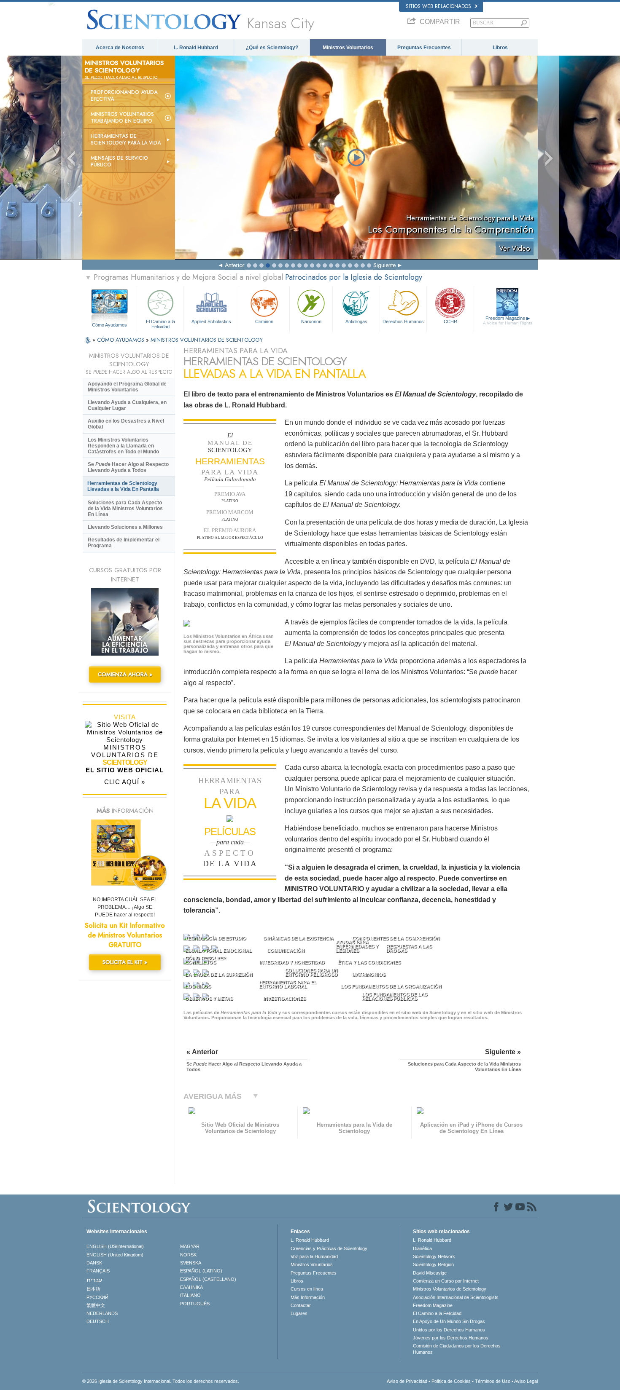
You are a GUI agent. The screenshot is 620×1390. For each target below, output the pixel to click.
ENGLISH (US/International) (115, 1246)
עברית (94, 1280)
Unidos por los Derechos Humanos (449, 1329)
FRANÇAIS (98, 1270)
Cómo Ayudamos (109, 324)
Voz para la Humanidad (314, 1256)
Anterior (235, 265)
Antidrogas (356, 321)
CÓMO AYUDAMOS (121, 340)
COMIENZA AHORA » (125, 674)
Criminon (264, 321)
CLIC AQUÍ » (124, 781)
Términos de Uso (492, 1381)
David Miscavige (430, 1272)
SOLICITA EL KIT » (124, 962)
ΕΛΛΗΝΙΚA (191, 1287)
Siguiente (384, 265)
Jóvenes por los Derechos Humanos (450, 1337)
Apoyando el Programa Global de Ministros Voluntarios (127, 387)
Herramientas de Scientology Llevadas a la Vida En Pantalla (123, 486)
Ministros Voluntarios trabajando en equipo (122, 117)
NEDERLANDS (102, 1313)
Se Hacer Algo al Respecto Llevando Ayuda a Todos (128, 467)
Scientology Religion (433, 1264)
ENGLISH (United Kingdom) (114, 1254)
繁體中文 (95, 1305)
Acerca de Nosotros (120, 48)
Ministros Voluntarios (348, 48)
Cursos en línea (307, 1288)
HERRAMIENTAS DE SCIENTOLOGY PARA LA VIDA (126, 139)
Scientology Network (434, 1256)
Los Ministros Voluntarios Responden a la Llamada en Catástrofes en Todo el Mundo (123, 446)
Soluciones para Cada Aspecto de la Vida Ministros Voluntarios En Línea (125, 508)
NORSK (188, 1254)
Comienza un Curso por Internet (446, 1280)
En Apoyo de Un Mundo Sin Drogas (449, 1321)
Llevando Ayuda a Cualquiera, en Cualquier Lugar (127, 405)
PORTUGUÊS (195, 1303)
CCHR (450, 321)
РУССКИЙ (97, 1297)
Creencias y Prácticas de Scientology (329, 1248)
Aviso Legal (526, 1381)
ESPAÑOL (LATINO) (201, 1270)
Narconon (311, 321)
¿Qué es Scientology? (272, 48)
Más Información (308, 1297)
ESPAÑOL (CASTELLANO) (208, 1279)
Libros (500, 48)
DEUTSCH (97, 1321)
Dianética (422, 1248)
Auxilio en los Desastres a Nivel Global (126, 424)
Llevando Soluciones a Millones (125, 527)
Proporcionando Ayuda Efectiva (124, 95)
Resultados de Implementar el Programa (123, 543)
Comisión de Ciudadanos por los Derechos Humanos (457, 1348)
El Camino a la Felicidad (160, 323)
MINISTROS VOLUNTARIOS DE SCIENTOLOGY (207, 340)
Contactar (301, 1305)
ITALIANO (190, 1295)
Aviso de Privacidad (407, 1381)
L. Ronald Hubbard (196, 48)
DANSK (94, 1262)
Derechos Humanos (403, 321)
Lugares (299, 1313)
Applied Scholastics (211, 321)
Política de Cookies (451, 1381)
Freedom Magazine (507, 320)
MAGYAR (189, 1246)
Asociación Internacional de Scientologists (456, 1297)
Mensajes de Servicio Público (119, 161)
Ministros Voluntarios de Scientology (449, 1288)
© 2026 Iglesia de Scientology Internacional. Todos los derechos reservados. (160, 1381)
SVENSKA (190, 1262)
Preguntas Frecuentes (424, 48)
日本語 (93, 1288)
